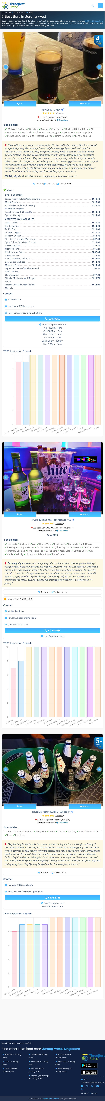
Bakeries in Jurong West (11, 1056)
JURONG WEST (20, 13)
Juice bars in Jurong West (65, 1063)
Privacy (85, 1093)
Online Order (14, 299)
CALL (21, 104)
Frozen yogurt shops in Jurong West (39, 1077)
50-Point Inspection (94, 21)
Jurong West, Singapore (61, 1049)
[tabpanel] (52, 68)
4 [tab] (54, 97)
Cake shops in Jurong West (9, 1070)
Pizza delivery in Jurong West (63, 1070)
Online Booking (16, 611)
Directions (63, 120)
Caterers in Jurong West (38, 1056)
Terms (94, 1093)
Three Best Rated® (51, 1098)
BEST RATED (6, 13)
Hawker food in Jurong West (63, 1056)
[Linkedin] (82, 1089)
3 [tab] (52, 97)
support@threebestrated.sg (93, 1082)
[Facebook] (82, 1086)
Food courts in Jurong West (36, 1070)
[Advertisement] (52, 1021)
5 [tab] (56, 97)
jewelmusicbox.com (18, 624)
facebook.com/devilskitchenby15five (25, 313)
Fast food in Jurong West (38, 1063)
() (59, 113)
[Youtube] (97, 1086)
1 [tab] (47, 97)
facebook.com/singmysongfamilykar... (25, 891)
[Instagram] (92, 1086)
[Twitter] (87, 1086)
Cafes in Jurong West (10, 1063)
